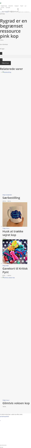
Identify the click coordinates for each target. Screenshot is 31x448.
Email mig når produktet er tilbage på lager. (11, 442)
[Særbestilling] (16, 72)
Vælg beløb (5, 265)
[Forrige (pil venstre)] (0, 447)
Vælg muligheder (7, 195)
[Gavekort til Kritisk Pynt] (14, 263)
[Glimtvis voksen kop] (16, 277)
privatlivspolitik (4, 416)
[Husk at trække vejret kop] (14, 226)
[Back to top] (15, 421)
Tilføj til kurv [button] (5, 228)
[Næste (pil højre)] (2, 447)
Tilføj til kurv (5, 63)
